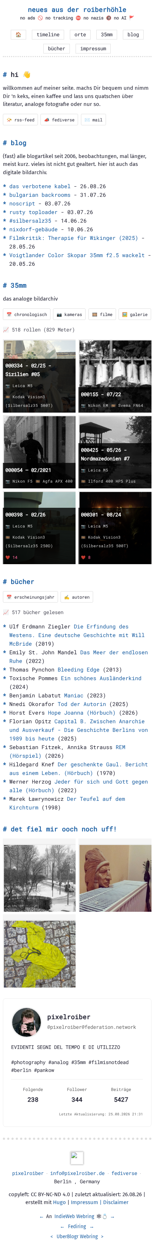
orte (80, 34)
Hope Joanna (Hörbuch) (82, 712)
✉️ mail (93, 119)
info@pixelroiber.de (77, 1173)
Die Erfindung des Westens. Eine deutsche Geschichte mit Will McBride (77, 635)
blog (133, 34)
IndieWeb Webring (74, 1216)
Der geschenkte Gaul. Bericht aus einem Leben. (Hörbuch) (78, 768)
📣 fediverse (59, 119)
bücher (56, 48)
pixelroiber (28, 1173)
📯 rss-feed (20, 119)
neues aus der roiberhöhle (77, 9)
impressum (93, 48)
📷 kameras (69, 314)
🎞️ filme (102, 314)
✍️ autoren (77, 597)
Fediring (77, 1226)
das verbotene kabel (40, 186)
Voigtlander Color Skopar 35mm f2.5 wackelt (77, 255)
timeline (48, 34)
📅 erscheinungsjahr (30, 597)
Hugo (59, 1202)
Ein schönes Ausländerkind (101, 678)
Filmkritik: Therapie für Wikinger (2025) (73, 237)
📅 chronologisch (26, 314)
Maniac (73, 695)
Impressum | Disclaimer (100, 1202)
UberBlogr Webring (77, 1237)
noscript (22, 203)
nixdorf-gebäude (33, 229)
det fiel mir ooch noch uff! (64, 829)
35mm (106, 34)
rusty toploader (33, 211)
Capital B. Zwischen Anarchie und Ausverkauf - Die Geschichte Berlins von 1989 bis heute (78, 729)
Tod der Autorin (82, 703)
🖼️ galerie (135, 314)
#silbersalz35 (30, 220)
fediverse (124, 1173)
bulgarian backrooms (40, 194)
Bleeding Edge (79, 669)
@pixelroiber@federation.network (91, 1027)
